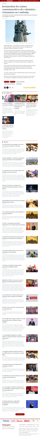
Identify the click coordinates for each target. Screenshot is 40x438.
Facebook (5, 88)
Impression (10, 88)
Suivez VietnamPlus (27, 87)
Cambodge (19, 83)
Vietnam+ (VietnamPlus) (10, 1)
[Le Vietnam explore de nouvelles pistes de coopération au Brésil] (32, 367)
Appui (38, 424)
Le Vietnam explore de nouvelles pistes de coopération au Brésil (12, 365)
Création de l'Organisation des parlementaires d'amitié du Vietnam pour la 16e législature (13, 237)
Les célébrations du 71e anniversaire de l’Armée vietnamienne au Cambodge (19, 106)
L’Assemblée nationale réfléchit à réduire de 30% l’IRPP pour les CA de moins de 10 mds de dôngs (13, 353)
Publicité (34, 426)
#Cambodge (7, 81)
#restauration (13, 81)
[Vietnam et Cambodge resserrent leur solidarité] (8, 98)
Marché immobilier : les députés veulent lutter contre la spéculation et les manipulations (13, 158)
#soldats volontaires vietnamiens (10, 83)
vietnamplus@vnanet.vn (25, 432)
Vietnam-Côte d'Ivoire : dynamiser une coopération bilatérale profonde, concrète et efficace (13, 187)
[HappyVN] (26, 421)
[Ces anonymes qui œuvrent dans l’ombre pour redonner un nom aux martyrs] (32, 173)
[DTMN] (12, 421)
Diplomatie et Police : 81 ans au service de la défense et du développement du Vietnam (12, 280)
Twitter (7, 88)
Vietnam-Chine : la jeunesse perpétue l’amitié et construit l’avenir (13, 308)
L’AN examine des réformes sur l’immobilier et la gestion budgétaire (13, 212)
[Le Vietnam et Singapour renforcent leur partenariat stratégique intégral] (32, 268)
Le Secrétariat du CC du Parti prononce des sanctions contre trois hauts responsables (12, 295)
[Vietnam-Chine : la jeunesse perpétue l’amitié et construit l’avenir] (32, 310)
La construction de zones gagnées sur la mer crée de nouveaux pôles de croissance (13, 145)
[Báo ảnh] (19, 421)
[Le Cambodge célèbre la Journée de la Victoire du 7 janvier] (8, 120)
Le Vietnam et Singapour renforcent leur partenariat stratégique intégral (12, 266)
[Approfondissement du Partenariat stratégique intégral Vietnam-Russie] (32, 204)
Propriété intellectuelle (22, 424)
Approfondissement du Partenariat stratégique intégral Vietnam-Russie (13, 201)
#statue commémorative (20, 81)
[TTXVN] (32, 421)
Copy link (13, 88)
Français (26, 0)
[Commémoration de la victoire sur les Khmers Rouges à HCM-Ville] (32, 98)
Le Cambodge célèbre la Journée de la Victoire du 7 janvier (7, 127)
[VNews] (37, 421)
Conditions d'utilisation (30, 424)
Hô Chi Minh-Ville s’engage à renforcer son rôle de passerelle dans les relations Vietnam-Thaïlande (13, 320)
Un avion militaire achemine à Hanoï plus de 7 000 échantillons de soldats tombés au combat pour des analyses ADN (13, 388)
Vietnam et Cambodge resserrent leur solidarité (8, 104)
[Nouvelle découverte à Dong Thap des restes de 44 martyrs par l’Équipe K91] (32, 379)
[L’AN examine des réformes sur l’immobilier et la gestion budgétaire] (32, 215)
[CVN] (5, 421)
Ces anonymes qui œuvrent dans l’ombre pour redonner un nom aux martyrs (13, 171)
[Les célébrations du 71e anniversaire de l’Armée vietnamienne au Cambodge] (20, 98)
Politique (4, 3)
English (23, 0)
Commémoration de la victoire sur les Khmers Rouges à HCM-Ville (31, 105)
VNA (23, 426)
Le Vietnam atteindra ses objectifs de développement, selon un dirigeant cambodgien (11, 402)
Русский (34, 0)
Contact (37, 426)
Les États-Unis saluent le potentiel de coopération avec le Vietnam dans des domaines (13, 223)
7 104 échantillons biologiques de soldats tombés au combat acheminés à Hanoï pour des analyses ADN (13, 336)
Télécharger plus (20, 414)
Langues (20, 426)
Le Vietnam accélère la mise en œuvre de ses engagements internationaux (12, 251)
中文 (32, 0)
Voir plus (6, 142)
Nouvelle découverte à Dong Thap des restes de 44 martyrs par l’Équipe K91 (13, 376)
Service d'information (28, 426)
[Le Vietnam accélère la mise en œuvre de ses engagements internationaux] (32, 253)
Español (29, 0)
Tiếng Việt (20, 0)
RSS (35, 424)
